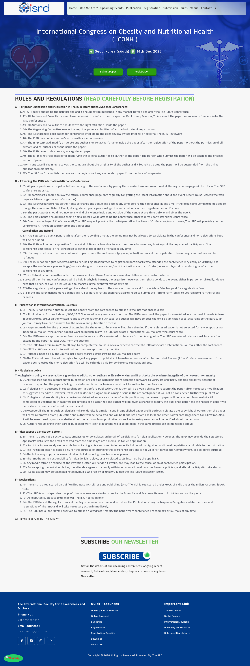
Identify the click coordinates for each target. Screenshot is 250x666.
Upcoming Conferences (177, 627)
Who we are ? (89, 8)
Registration (152, 8)
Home (73, 8)
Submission (170, 8)
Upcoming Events (112, 8)
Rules (184, 8)
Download (96, 639)
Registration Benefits (103, 633)
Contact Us (208, 8)
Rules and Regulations (177, 633)
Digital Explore (172, 616)
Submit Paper (108, 72)
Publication (133, 8)
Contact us (97, 644)
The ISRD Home (172, 610)
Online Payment (100, 616)
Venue (194, 8)
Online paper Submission (105, 610)
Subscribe (96, 622)
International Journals (176, 622)
